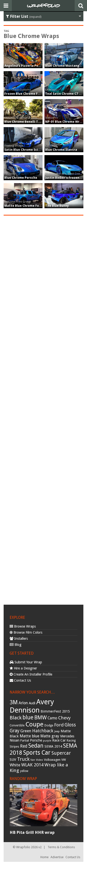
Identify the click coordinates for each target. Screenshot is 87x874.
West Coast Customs (17, 89)
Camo (52, 718)
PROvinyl (10, 173)
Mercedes (67, 736)
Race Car (59, 740)
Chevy (64, 718)
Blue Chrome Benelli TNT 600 (26, 121)
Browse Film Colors (27, 632)
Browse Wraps (24, 626)
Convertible (17, 725)
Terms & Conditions (61, 847)
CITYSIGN (51, 145)
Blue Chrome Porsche (20, 177)
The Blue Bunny (57, 205)
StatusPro (51, 117)
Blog (18, 645)
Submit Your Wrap (28, 662)
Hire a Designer (25, 668)
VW (63, 759)
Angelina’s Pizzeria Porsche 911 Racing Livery (39, 65)
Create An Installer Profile (32, 674)
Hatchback (42, 730)
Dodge (48, 725)
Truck (23, 759)
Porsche (36, 740)
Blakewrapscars (55, 173)
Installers (20, 638)
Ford (59, 725)
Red (23, 746)
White (15, 764)
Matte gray (49, 736)
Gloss (70, 725)
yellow (24, 771)
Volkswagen (52, 759)
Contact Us (22, 680)
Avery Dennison (32, 706)
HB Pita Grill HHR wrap (32, 832)
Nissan (14, 740)
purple (47, 740)
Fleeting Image (13, 145)
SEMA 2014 (53, 746)
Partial (24, 740)
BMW (40, 717)
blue (27, 717)
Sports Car (37, 752)
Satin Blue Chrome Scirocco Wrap (30, 149)
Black (16, 718)
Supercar (61, 753)
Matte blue (29, 735)
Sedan (36, 745)
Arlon (23, 703)
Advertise (57, 857)
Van (32, 759)
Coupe (34, 724)
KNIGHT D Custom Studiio (20, 117)
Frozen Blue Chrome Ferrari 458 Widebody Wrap (41, 93)
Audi (32, 703)
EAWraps (51, 89)
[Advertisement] (43, 409)
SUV (13, 759)
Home (44, 857)
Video (39, 759)
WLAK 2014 (32, 764)
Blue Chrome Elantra (61, 149)
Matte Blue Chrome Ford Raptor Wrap (33, 205)
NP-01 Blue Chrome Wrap (64, 121)
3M (14, 702)
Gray (14, 730)
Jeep (57, 731)
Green (25, 731)
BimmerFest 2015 (55, 711)
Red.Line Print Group (17, 201)
